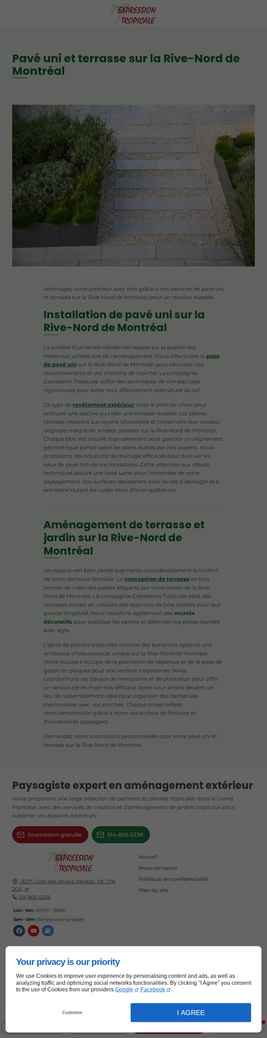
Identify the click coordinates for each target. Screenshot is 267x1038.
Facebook (152, 989)
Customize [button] (72, 1012)
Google (124, 989)
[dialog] (133, 989)
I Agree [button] (191, 1012)
